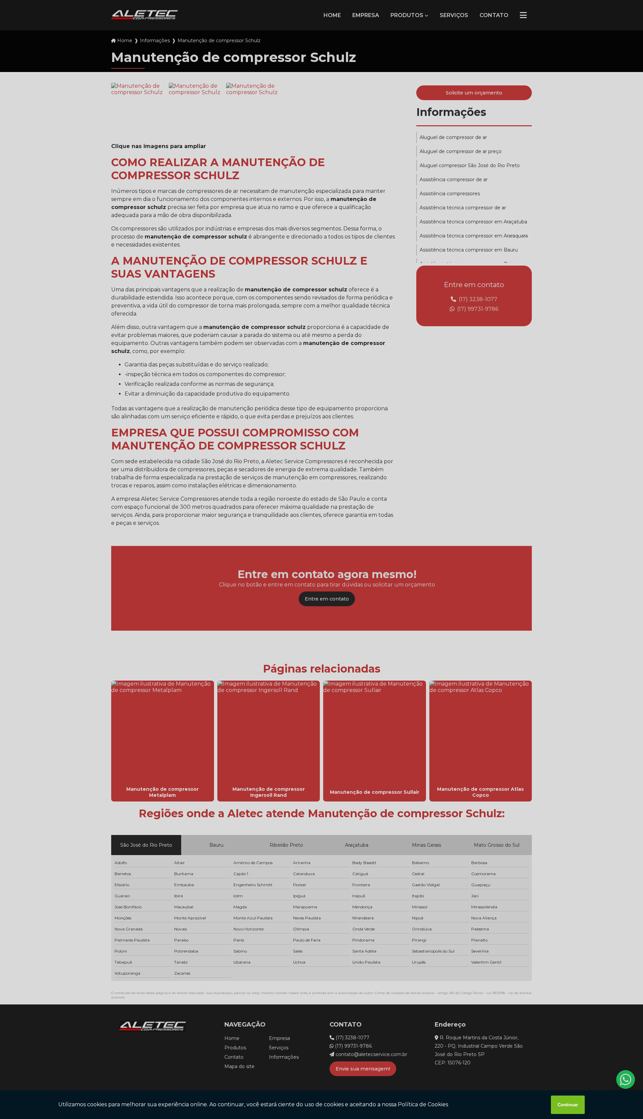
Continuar (568, 1104)
